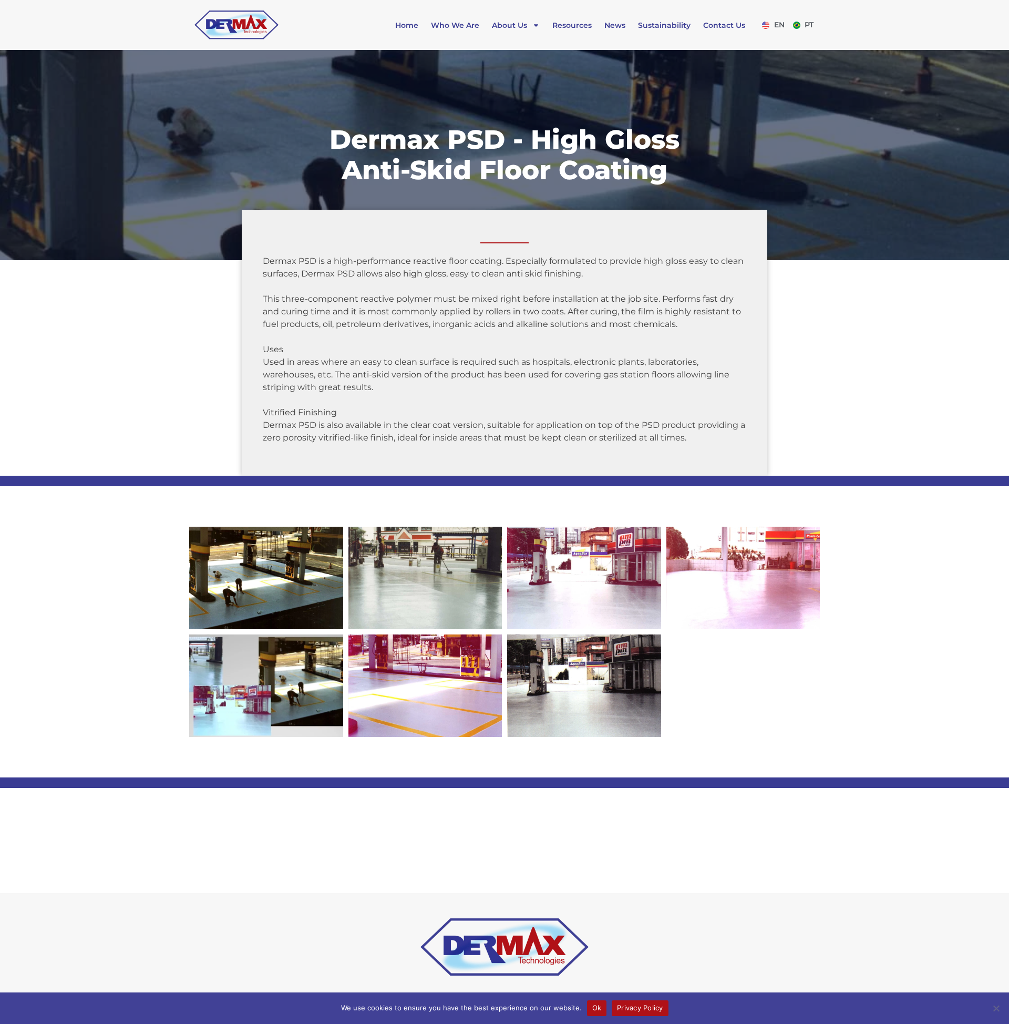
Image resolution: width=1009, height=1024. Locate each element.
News (614, 25)
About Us (509, 25)
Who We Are (455, 25)
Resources (572, 25)
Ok (597, 1007)
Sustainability (664, 25)
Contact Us (724, 25)
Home (406, 25)
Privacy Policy (640, 1007)
